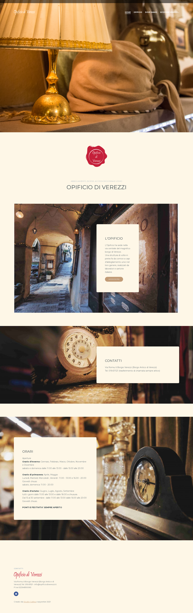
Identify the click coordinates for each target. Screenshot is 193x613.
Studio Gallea (30, 602)
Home (128, 12)
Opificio (138, 12)
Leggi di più (114, 279)
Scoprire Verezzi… (169, 12)
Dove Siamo (151, 12)
